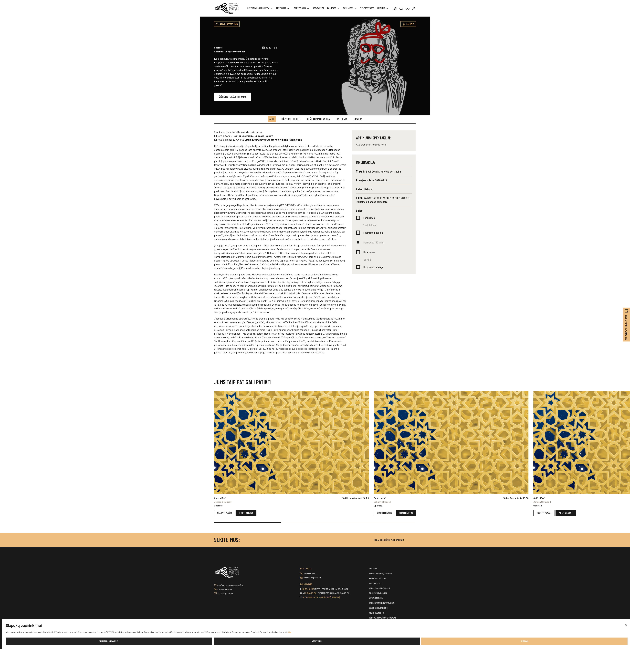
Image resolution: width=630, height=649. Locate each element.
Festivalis (281, 8)
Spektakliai (318, 8)
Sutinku (524, 641)
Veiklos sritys (376, 583)
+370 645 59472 (310, 573)
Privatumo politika (377, 578)
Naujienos (331, 8)
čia (289, 632)
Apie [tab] (271, 119)
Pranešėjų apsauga (378, 593)
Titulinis (373, 568)
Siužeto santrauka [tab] (318, 119)
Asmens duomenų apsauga (380, 573)
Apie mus (381, 8)
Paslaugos (348, 8)
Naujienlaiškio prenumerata (389, 539)
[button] (626, 625)
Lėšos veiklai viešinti (378, 607)
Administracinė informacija (381, 602)
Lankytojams (299, 8)
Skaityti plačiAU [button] (224, 512)
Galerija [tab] (341, 119)
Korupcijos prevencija (379, 588)
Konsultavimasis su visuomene (382, 617)
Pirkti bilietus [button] (246, 512)
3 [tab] (382, 522)
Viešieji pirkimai (376, 598)
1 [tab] (247, 522)
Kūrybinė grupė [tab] (290, 119)
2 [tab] (315, 522)
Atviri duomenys (376, 612)
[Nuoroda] (408, 9)
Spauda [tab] (358, 119)
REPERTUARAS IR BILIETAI (258, 8)
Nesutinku (317, 641)
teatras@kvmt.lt (225, 593)
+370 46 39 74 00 (224, 589)
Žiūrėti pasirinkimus (108, 641)
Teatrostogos (367, 8)
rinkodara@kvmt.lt (312, 577)
